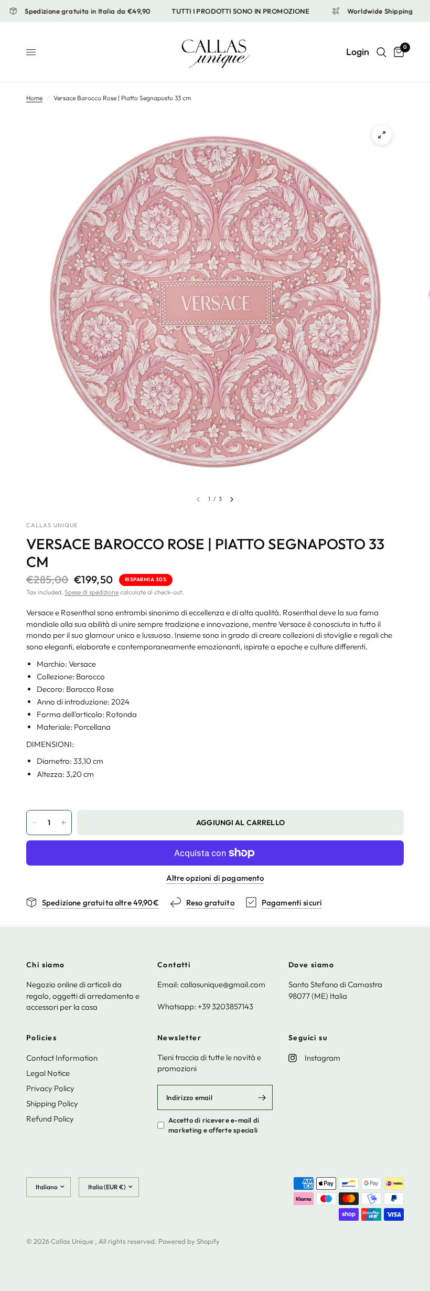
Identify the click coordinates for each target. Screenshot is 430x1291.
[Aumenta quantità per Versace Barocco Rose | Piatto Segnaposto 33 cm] (63, 822)
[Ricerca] (381, 52)
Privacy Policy (50, 1088)
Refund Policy (50, 1119)
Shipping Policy (52, 1103)
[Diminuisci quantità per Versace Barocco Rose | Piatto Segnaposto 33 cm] (34, 822)
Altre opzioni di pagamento (215, 877)
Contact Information (62, 1058)
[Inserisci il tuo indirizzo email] (262, 1097)
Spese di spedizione (91, 592)
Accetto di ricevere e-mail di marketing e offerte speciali (214, 1125)
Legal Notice (48, 1073)
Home (34, 98)
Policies (41, 1037)
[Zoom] (382, 135)
